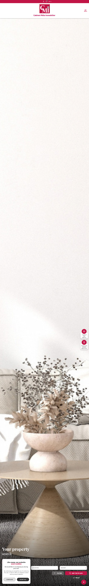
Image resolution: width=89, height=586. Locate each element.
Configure (9, 579)
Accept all (23, 579)
